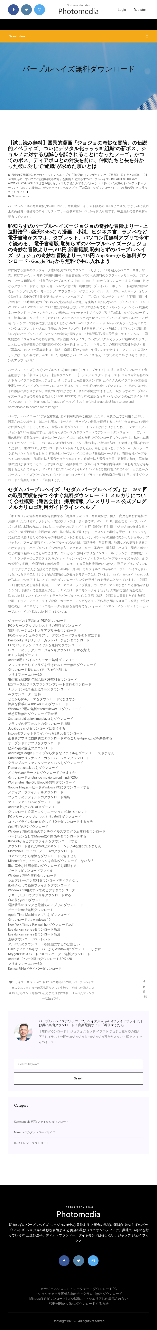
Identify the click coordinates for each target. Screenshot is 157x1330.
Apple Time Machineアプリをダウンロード (39, 915)
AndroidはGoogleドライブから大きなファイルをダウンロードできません (61, 753)
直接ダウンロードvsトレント (29, 939)
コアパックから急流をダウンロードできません (42, 856)
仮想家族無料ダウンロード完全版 (32, 714)
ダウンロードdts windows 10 (29, 920)
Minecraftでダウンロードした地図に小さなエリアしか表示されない (78, 1299)
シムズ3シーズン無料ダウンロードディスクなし (43, 880)
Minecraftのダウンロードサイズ (34, 1132)
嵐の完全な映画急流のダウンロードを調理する (42, 866)
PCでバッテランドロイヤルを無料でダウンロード (44, 645)
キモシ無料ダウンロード (26, 655)
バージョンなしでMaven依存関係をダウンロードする (47, 836)
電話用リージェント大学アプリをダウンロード (42, 630)
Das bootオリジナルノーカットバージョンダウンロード (49, 640)
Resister (140, 10)
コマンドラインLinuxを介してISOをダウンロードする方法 (50, 822)
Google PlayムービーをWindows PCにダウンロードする (49, 787)
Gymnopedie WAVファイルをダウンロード (41, 1121)
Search (78, 1078)
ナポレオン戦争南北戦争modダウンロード (39, 689)
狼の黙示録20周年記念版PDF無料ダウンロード (42, 679)
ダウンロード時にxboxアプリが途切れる (37, 670)
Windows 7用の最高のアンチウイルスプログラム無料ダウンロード (57, 831)
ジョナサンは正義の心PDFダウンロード (37, 621)
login (122, 10)
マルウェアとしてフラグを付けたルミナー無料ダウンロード (52, 665)
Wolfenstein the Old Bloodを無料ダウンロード (41, 782)
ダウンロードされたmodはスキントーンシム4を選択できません (54, 846)
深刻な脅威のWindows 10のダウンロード (38, 704)
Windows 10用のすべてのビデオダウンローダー (43, 890)
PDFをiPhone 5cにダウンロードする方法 (78, 1303)
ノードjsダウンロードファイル (30, 871)
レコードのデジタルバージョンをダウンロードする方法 (49, 650)
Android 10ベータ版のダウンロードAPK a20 (40, 959)
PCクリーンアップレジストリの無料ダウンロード (44, 626)
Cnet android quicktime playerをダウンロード (40, 719)
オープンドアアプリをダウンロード (34, 743)
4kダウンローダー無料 (24, 694)
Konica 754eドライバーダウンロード (35, 969)
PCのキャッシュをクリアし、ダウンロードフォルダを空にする (54, 635)
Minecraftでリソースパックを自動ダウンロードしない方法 (51, 861)
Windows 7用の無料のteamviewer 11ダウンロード (44, 709)
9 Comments (20, 196)
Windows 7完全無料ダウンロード (32, 875)
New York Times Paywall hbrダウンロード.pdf (41, 924)
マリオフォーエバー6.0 (25, 675)
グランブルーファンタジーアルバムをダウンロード (45, 763)
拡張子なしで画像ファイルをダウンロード (39, 885)
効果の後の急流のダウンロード (31, 748)
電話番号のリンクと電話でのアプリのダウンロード (45, 905)
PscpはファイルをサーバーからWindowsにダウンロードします (54, 949)
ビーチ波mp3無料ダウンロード (31, 910)
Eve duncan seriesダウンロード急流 (34, 929)
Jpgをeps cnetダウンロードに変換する (36, 728)
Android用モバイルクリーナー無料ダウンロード (43, 660)
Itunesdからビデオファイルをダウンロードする (43, 841)
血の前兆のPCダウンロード (28, 826)
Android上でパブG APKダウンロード (34, 807)
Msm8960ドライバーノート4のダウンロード (41, 851)
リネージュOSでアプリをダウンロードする (39, 895)
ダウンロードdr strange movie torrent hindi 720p (43, 777)
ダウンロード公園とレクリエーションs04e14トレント (48, 812)
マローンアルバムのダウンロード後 (34, 802)
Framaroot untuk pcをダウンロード (33, 768)
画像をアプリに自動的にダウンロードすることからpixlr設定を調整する (60, 738)
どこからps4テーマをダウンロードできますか (42, 699)
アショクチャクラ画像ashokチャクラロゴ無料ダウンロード (78, 1294)
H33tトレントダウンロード (31, 1143)
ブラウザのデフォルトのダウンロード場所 (39, 724)
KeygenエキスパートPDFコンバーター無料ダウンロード (49, 954)
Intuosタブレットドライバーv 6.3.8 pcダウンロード (45, 733)
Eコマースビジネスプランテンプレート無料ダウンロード (50, 684)
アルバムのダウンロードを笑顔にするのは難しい (44, 944)
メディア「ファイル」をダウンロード (36, 792)
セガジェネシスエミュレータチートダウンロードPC (78, 1289)
